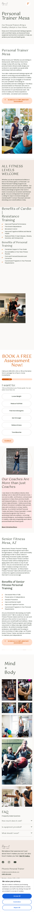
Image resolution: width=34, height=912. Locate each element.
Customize (17, 902)
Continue (8, 441)
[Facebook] (3, 862)
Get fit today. (24, 856)
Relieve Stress (17, 425)
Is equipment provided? (12, 827)
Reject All (17, 907)
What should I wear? (10, 833)
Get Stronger (16, 418)
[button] (17, 821)
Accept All (17, 896)
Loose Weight (16, 396)
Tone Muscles (16, 432)
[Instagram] (9, 862)
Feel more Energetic (16, 410)
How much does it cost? (12, 821)
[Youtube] (15, 862)
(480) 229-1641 (13, 371)
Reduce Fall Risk (16, 403)
